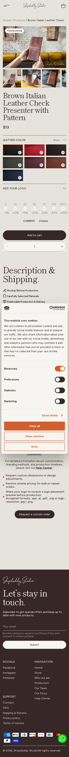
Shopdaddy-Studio (26, 750)
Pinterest (9, 678)
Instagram (9, 672)
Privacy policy (11, 718)
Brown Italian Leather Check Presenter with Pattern (47, 20)
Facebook (9, 667)
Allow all (34, 425)
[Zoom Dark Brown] (65, 155)
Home (7, 20)
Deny (34, 446)
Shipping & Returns (15, 713)
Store (38, 672)
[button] (7, 6)
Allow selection (34, 436)
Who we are (42, 678)
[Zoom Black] (22, 155)
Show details (50, 415)
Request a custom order (34, 514)
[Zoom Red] (43, 155)
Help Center (44, 467)
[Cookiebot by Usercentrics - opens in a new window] (49, 308)
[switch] (60, 379)
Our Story (40, 693)
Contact (8, 702)
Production (41, 683)
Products (19, 20)
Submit (34, 644)
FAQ (6, 707)
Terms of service (13, 723)
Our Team (40, 688)
